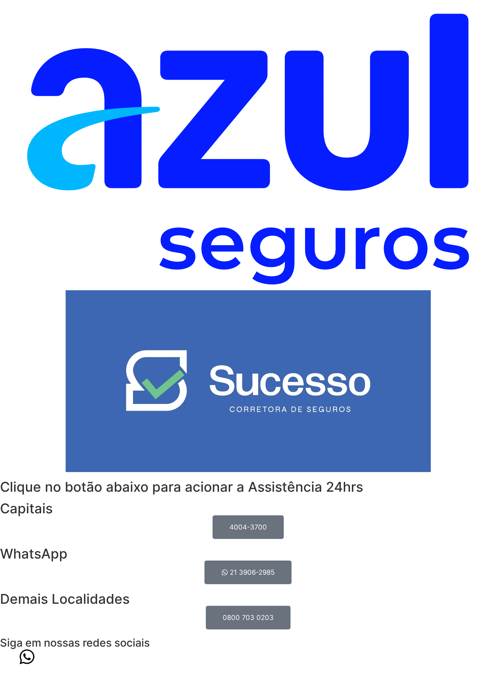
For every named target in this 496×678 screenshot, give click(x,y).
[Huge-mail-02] (45, 656)
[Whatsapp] (27, 656)
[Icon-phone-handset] (8, 656)
